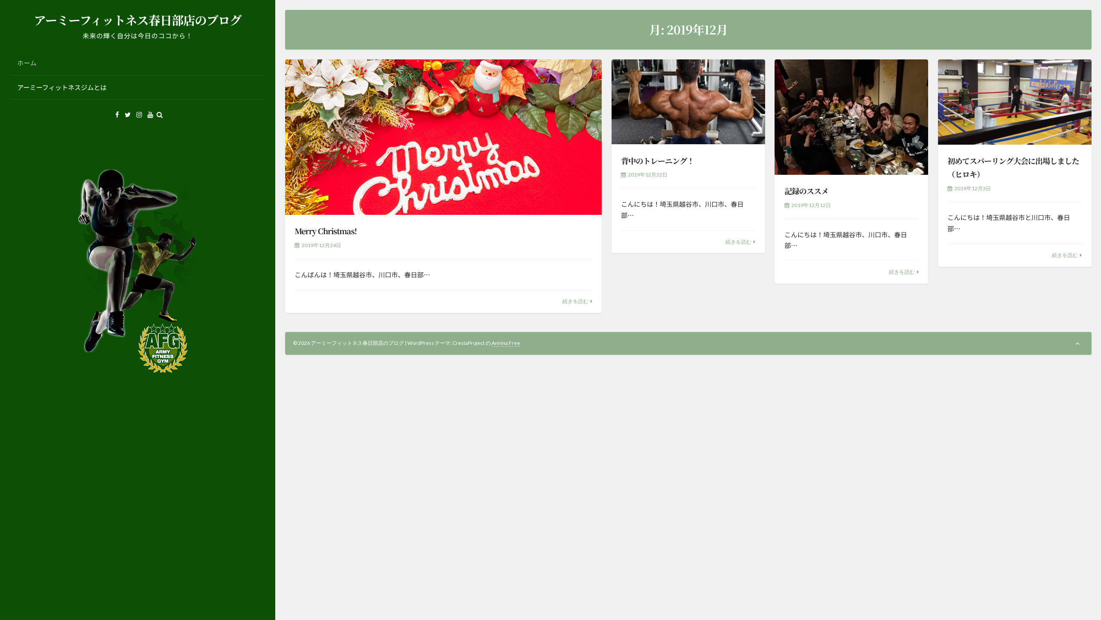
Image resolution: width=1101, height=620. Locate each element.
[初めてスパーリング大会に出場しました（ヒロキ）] (1015, 102)
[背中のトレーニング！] (688, 102)
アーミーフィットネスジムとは (62, 87)
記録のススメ (806, 190)
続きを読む (575, 301)
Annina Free (506, 343)
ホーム (27, 62)
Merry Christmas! (326, 230)
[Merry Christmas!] (443, 137)
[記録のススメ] (851, 117)
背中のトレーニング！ (657, 160)
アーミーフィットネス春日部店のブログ (137, 19)
